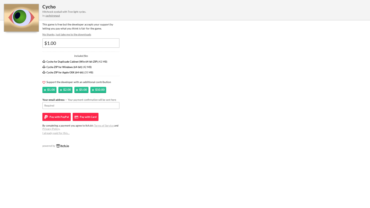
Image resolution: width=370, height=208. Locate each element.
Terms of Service (104, 125)
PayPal (59, 116)
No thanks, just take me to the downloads (66, 34)
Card (88, 116)
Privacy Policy (51, 128)
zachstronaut (52, 15)
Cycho (49, 6)
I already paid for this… (56, 133)
